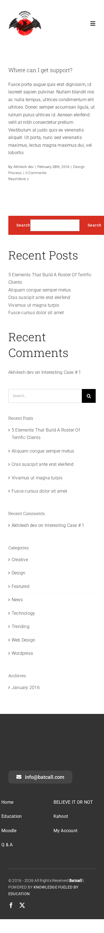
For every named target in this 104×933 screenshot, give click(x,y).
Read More (17, 179)
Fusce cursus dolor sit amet (36, 312)
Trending (20, 626)
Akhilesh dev (23, 167)
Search (23, 225)
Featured (20, 586)
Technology (23, 613)
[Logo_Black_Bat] (25, 12)
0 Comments (36, 173)
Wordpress (22, 653)
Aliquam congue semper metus (39, 290)
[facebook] (11, 905)
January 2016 (26, 687)
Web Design (23, 640)
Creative (20, 559)
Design (18, 572)
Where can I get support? (40, 69)
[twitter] (22, 905)
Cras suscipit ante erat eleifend (39, 297)
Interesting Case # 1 (61, 372)
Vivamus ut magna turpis (33, 305)
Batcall (75, 880)
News (17, 599)
